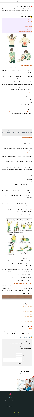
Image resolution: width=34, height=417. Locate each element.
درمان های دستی (30, 209)
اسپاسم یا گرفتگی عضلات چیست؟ (27, 19)
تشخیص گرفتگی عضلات (28, 26)
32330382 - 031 (12, 134)
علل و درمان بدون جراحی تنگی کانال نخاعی (16, 297)
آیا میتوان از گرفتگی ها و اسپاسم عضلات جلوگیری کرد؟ (24, 31)
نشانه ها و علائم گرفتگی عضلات (27, 24)
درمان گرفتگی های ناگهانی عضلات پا (28, 319)
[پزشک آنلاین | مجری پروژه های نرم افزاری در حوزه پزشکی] (17, 414)
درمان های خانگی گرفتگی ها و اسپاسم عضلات (25, 29)
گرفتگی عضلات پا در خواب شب (28, 314)
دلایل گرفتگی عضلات (28, 21)
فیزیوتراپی (30, 202)
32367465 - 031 (17, 134)
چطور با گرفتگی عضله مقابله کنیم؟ (28, 309)
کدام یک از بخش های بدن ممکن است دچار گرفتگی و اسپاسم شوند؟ (23, 23)
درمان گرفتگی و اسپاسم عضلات (27, 28)
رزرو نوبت (28, 134)
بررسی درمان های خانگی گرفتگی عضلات (27, 304)
